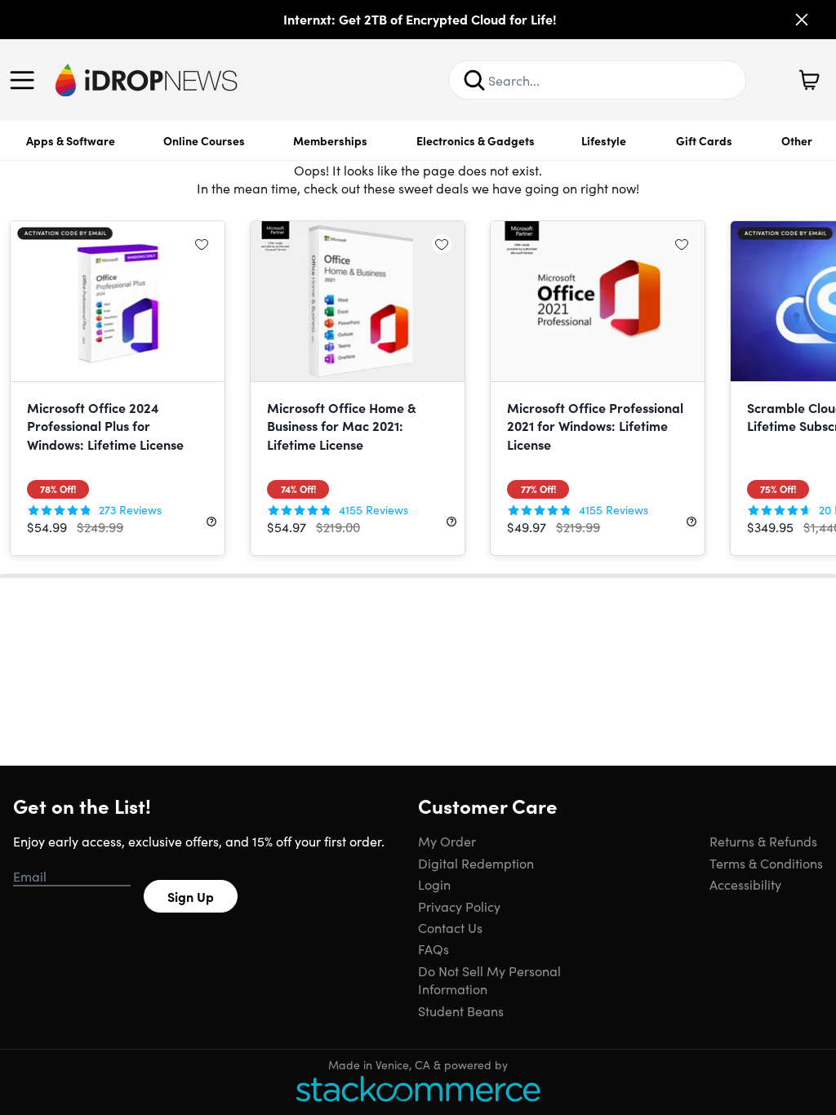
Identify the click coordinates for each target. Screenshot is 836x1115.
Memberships (330, 140)
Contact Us (450, 927)
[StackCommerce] (418, 1088)
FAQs (433, 948)
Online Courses (204, 140)
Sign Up (190, 896)
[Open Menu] (26, 80)
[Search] (474, 80)
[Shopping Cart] (809, 80)
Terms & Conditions (766, 863)
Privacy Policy (459, 906)
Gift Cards (704, 140)
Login (434, 884)
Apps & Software (70, 140)
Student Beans (461, 1010)
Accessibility (745, 884)
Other (796, 140)
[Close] (801, 19)
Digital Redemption (476, 863)
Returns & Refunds (763, 841)
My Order (447, 841)
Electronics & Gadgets (475, 140)
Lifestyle (603, 140)
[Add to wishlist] (201, 244)
